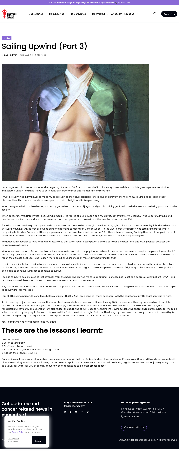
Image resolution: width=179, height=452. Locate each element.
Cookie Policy (18, 432)
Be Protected (36, 14)
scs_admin (10, 55)
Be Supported (56, 14)
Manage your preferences (13, 440)
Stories (6, 38)
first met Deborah (86, 359)
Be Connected (78, 14)
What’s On (116, 14)
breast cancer (98, 365)
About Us (129, 14)
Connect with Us (134, 427)
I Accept (38, 439)
